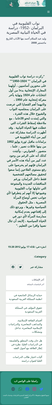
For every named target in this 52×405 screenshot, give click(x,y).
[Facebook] (27, 389)
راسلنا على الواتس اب (26, 381)
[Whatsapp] (20, 389)
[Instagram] (35, 389)
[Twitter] (42, 389)
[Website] (13, 389)
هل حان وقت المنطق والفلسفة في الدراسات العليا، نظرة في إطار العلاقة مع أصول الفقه (25, 344)
